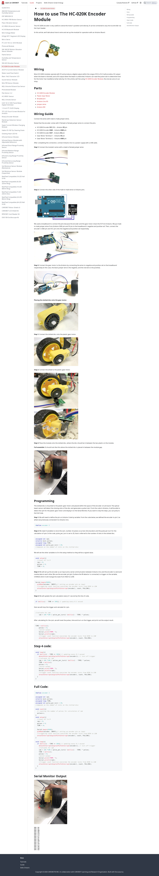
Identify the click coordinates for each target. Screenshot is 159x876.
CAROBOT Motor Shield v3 (11, 207)
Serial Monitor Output (133, 25)
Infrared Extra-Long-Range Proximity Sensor (11, 162)
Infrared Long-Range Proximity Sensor (12, 157)
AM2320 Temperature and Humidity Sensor (11, 12)
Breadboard (41, 99)
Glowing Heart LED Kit (9, 134)
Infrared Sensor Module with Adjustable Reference (12, 141)
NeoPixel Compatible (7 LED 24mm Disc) (11, 193)
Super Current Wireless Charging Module (13, 126)
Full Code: (129, 23)
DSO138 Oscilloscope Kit (10, 217)
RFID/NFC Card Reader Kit (11, 214)
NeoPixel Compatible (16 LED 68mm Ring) (12, 188)
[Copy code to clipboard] (119, 525)
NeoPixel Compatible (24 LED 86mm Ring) (12, 198)
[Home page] (36, 8)
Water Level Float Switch (10, 73)
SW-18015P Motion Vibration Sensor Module (12, 50)
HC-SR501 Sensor (8, 96)
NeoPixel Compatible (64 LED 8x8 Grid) (13, 203)
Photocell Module (8, 46)
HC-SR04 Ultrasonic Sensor (11, 26)
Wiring (128, 9)
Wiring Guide (130, 15)
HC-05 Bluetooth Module (10, 30)
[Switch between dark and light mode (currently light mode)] (140, 2)
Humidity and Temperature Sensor (11, 59)
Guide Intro (6, 8)
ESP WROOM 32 (7, 16)
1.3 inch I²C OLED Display (10, 108)
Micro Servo (6, 39)
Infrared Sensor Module (10, 137)
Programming (130, 17)
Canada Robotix (122, 3)
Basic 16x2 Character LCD (10, 76)
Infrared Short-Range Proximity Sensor (13, 146)
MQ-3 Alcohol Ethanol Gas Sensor (13, 86)
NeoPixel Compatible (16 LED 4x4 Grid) (13, 177)
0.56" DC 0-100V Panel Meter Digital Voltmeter (12, 104)
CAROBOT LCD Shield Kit (10, 211)
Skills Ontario (25, 868)
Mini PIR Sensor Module (10, 83)
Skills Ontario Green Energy (53, 3)
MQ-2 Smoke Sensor (9, 100)
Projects (39, 3)
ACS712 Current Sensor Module (13, 70)
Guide (32, 3)
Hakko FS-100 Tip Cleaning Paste (13, 130)
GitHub (133, 3)
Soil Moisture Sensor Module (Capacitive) (12, 172)
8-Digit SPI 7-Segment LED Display (13, 36)
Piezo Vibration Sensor (10, 23)
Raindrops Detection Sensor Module (11, 121)
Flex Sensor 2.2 (7, 93)
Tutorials (24, 3)
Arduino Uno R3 (42, 101)
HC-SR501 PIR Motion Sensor (12, 20)
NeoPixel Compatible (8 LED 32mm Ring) (11, 183)
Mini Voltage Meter (8, 33)
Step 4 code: (130, 20)
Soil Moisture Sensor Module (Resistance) (12, 167)
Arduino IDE (41, 107)
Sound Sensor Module (9, 80)
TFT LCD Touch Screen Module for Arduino (13, 112)
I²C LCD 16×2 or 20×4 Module (12, 43)
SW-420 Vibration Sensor (10, 63)
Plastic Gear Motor (43, 96)
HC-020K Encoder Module (11, 66)
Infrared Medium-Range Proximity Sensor (10, 151)
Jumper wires (41, 104)
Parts (128, 12)
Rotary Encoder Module (10, 117)
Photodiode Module (9, 90)
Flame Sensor (6, 55)
